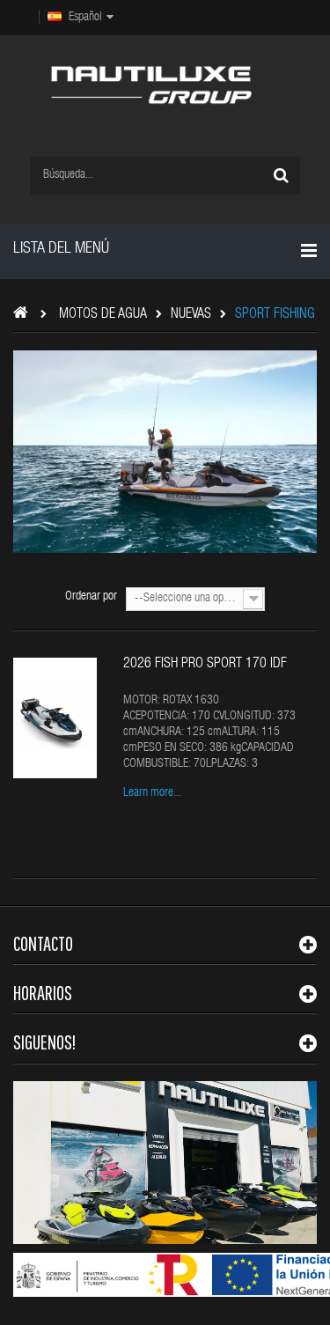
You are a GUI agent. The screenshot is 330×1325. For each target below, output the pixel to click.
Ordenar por (91, 597)
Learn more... (152, 793)
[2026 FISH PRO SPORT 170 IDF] (55, 718)
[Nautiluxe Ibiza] (151, 85)
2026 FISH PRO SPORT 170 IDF (205, 665)
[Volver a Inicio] (25, 316)
